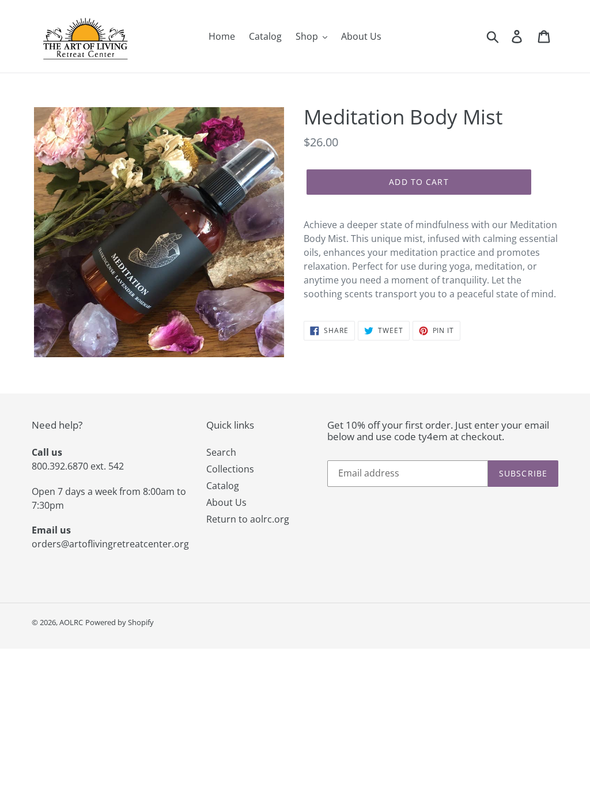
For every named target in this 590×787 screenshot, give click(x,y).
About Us (226, 502)
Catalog (222, 485)
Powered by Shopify (119, 622)
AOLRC (71, 622)
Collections (230, 469)
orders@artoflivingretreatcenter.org (110, 544)
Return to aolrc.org (247, 519)
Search (221, 452)
